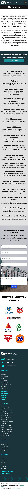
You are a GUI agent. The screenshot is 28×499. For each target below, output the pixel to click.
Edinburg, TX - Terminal (7, 421)
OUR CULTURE (5, 393)
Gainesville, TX (4, 423)
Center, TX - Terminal (6, 413)
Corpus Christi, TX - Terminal (8, 415)
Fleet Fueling (4, 376)
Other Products (5, 382)
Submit (14, 286)
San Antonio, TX (5, 435)
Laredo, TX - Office (5, 408)
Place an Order (10, 359)
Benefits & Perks (5, 446)
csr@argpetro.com (11, 365)
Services (3, 378)
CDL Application (5, 448)
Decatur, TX (4, 419)
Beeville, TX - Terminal (6, 412)
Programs (3, 374)
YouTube (3, 468)
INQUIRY (15, 270)
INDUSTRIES (4, 391)
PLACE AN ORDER (15, 273)
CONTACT (3, 399)
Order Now (14, 60)
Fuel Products (4, 388)
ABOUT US (4, 395)
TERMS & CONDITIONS (7, 471)
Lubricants (3, 386)
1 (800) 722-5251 (10, 362)
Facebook (3, 458)
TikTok (2, 464)
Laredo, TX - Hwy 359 (6, 429)
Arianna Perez (16, 488)
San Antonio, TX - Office (7, 410)
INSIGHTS (3, 397)
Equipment (4, 380)
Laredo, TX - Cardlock (6, 425)
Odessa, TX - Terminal (6, 431)
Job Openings (4, 444)
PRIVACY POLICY (5, 473)
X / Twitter (3, 466)
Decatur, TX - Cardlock (7, 417)
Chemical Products (6, 384)
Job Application (5, 450)
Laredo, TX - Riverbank (7, 427)
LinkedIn (3, 462)
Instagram (3, 460)
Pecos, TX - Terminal (6, 433)
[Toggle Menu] (25, 3)
